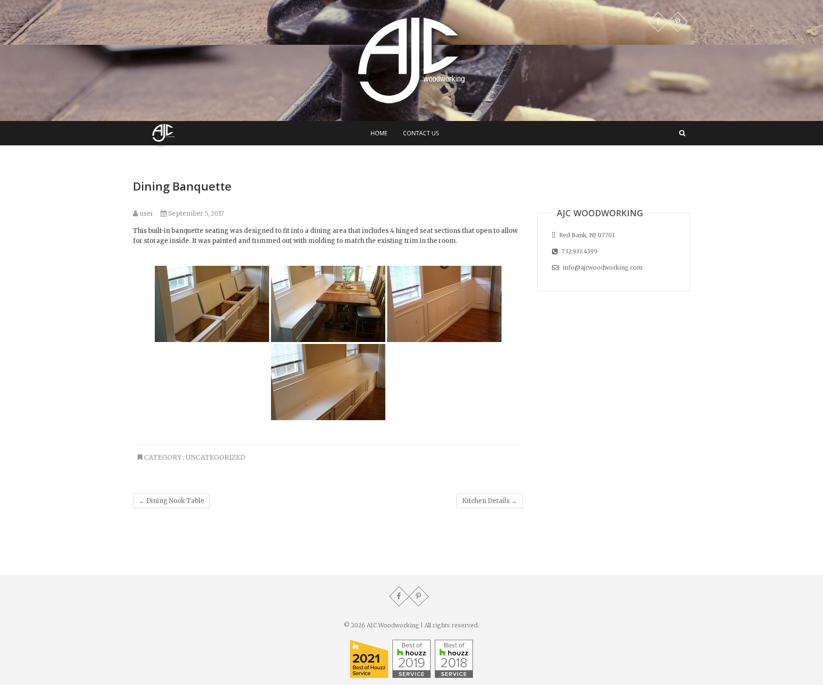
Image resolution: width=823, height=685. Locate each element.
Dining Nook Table (171, 501)
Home (379, 133)
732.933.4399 (579, 251)
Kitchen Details (489, 501)
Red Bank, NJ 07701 (586, 235)
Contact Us (421, 133)
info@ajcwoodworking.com (601, 267)
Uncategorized (215, 457)
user (145, 214)
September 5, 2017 (195, 214)
